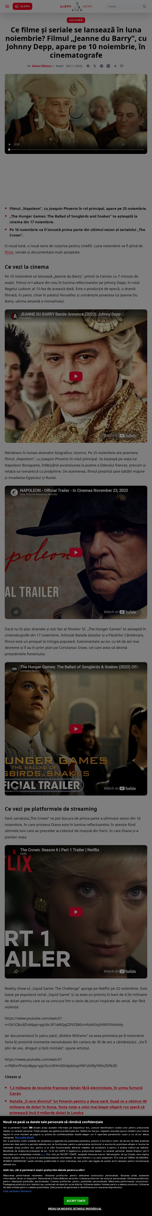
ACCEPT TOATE (76, 1201)
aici (43, 1154)
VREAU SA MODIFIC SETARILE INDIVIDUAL (75, 1208)
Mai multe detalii (24, 1137)
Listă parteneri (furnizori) (17, 1191)
